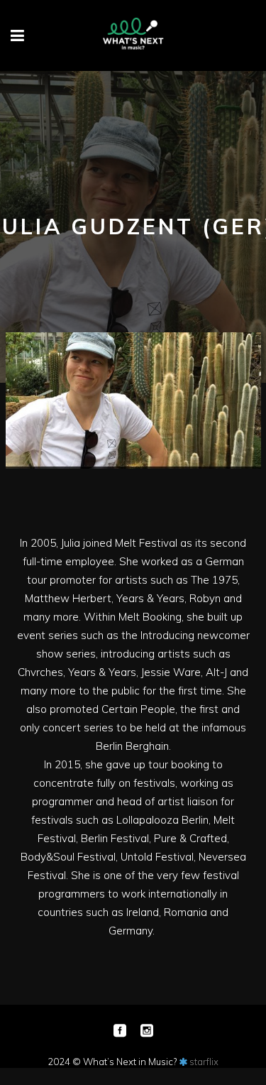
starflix (203, 1061)
